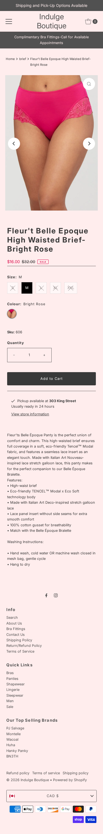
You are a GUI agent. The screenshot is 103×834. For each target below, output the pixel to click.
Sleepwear (14, 695)
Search (12, 617)
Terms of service (46, 773)
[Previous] (14, 144)
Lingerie (13, 690)
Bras (10, 673)
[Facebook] (46, 595)
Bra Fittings (15, 629)
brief (22, 59)
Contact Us (15, 635)
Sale (9, 707)
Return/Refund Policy (24, 646)
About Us (14, 623)
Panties (12, 679)
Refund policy (17, 773)
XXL (70, 288)
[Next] (89, 144)
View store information (30, 414)
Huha (10, 745)
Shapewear (15, 684)
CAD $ (53, 796)
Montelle (13, 734)
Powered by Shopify (70, 780)
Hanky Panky (17, 751)
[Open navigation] (8, 21)
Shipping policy (75, 773)
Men (10, 701)
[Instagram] (56, 595)
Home (10, 59)
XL (55, 288)
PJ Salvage (15, 728)
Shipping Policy (19, 640)
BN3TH (12, 756)
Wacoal (12, 739)
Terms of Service (20, 651)
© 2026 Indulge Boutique (27, 780)
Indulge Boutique (51, 21)
